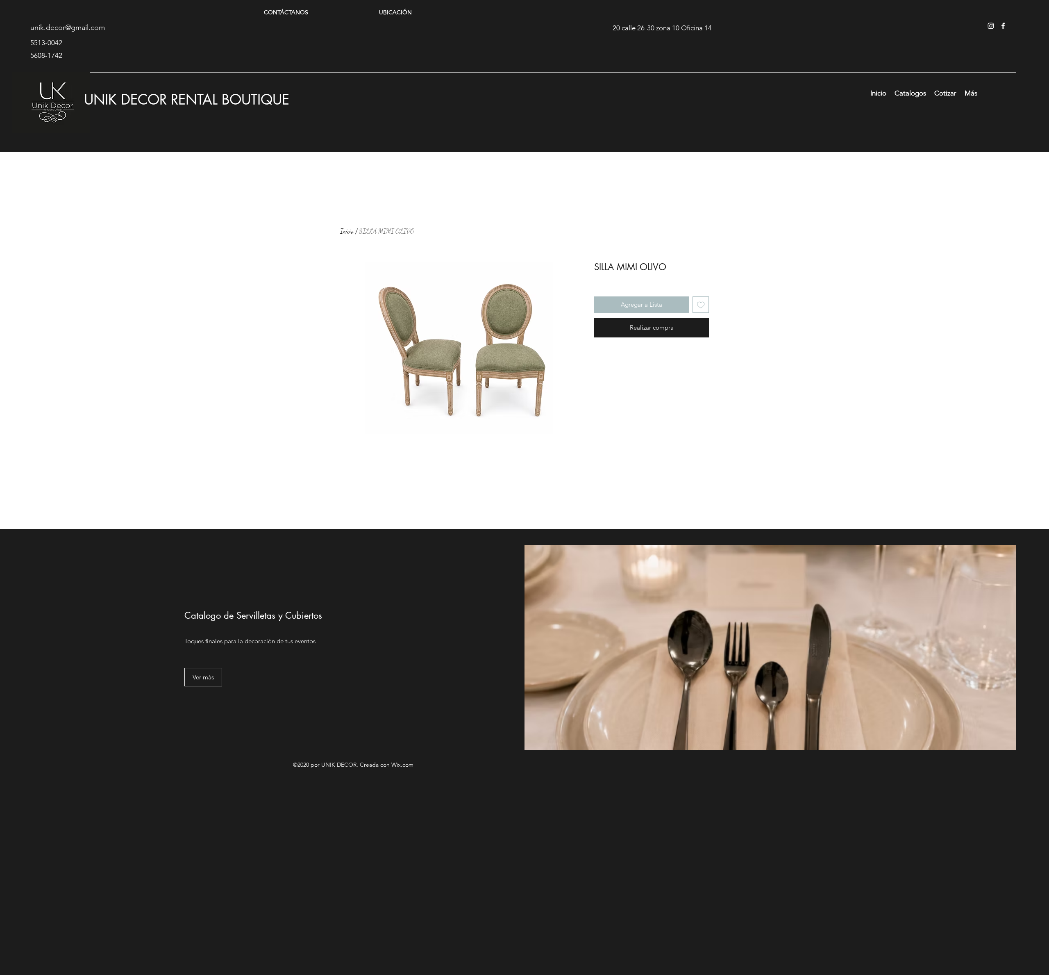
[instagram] (991, 26)
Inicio (347, 231)
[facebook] (1003, 26)
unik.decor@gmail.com (67, 27)
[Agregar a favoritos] (701, 304)
